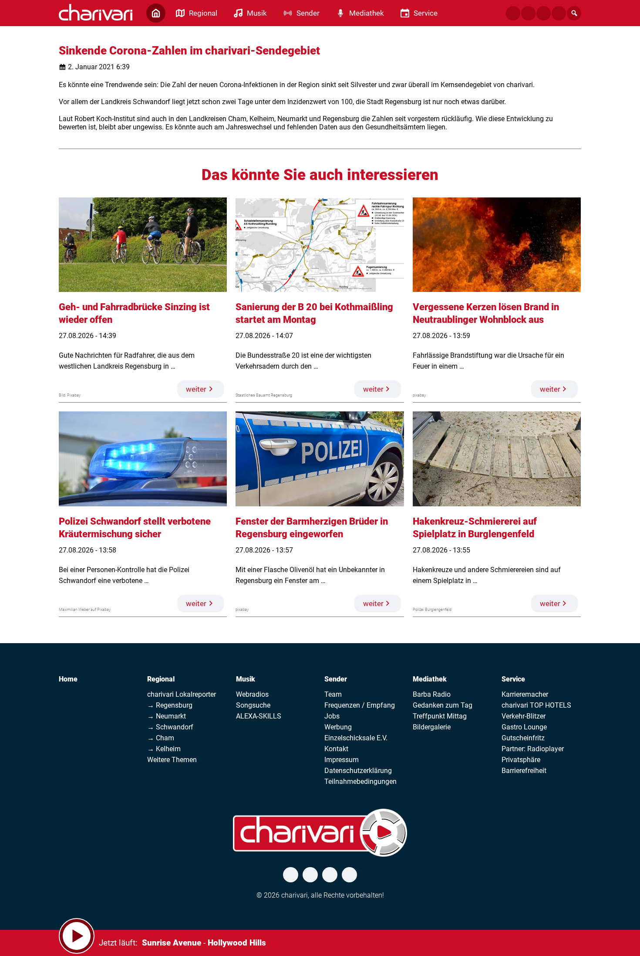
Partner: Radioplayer (533, 749)
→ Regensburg (169, 705)
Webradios (252, 694)
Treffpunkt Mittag (440, 716)
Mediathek (430, 679)
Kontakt (336, 749)
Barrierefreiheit (524, 770)
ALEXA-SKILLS (258, 716)
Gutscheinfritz (523, 738)
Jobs (332, 716)
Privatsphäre (521, 760)
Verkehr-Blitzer (524, 716)
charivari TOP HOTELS (536, 705)
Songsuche (253, 705)
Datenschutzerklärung (358, 770)
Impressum (341, 760)
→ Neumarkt (166, 716)
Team (333, 694)
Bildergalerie (432, 727)
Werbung (338, 727)
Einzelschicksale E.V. (355, 738)
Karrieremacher (525, 694)
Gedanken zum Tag (442, 705)
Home (68, 679)
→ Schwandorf (170, 727)
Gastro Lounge (524, 727)
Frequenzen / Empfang (359, 705)
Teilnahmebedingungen (360, 781)
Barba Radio (432, 694)
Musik (245, 679)
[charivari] (95, 12)
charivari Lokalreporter (181, 694)
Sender (335, 679)
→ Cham (160, 738)
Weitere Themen (172, 760)
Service (513, 679)
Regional (161, 679)
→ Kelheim (164, 749)
